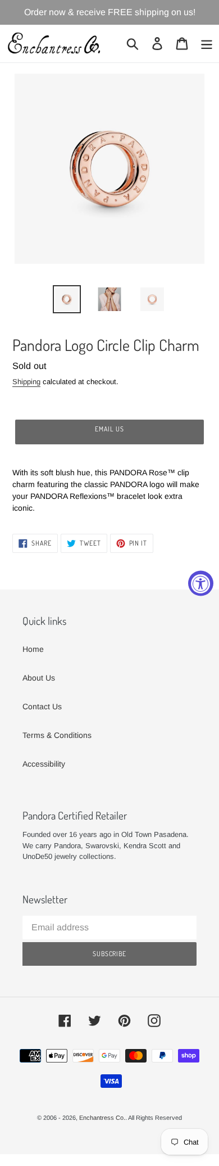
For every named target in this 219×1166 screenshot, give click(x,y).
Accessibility (43, 763)
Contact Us (42, 706)
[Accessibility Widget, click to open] (200, 583)
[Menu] (206, 43)
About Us (38, 677)
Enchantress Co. (102, 1117)
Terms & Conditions (57, 735)
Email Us (109, 429)
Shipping (26, 381)
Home (33, 649)
